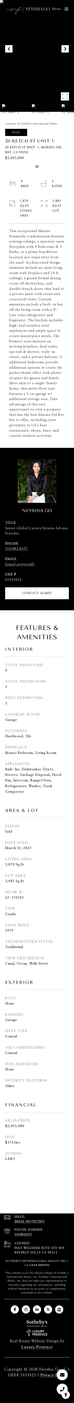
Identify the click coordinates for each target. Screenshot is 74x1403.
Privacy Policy (53, 1375)
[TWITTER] (48, 1309)
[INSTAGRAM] (26, 1309)
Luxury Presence (37, 1347)
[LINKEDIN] (37, 1309)
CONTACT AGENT (37, 593)
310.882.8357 (16, 548)
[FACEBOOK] (15, 1309)
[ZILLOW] (59, 1309)
